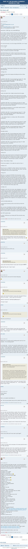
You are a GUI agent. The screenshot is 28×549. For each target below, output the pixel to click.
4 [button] (16, 14)
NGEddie (2, 386)
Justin (4, 16)
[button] (10, 14)
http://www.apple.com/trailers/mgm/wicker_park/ (18, 508)
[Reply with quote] (24, 17)
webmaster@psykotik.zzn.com (8, 24)
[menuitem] (3, 6)
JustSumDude (3, 221)
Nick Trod (2, 405)
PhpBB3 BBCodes (14, 548)
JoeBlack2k (2, 426)
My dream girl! (4, 10)
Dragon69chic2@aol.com (8, 26)
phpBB (7, 547)
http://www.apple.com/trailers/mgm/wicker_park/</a (16, 509)
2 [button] (13, 14)
